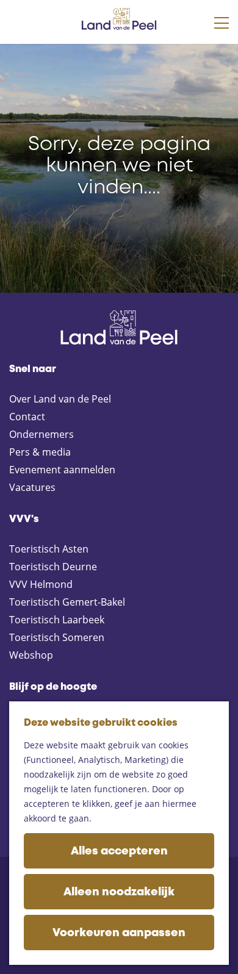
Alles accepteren (119, 851)
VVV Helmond (41, 584)
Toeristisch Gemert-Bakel (67, 602)
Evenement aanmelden (62, 469)
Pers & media (40, 452)
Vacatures (32, 487)
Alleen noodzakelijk (119, 892)
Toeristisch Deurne (53, 566)
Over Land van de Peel (60, 399)
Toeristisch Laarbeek (56, 619)
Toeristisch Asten (48, 549)
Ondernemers (41, 434)
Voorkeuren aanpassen (119, 933)
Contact (27, 416)
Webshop (31, 655)
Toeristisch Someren (56, 637)
